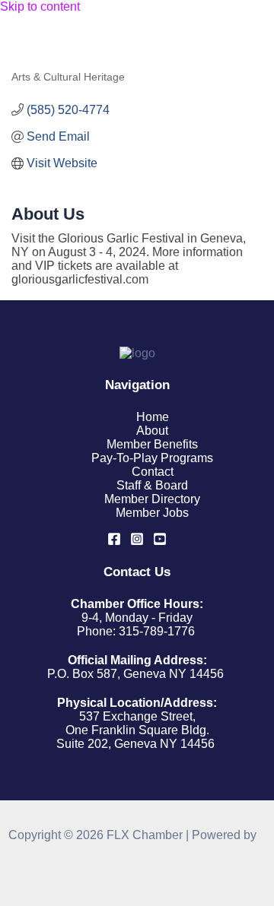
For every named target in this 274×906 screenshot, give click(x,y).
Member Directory (152, 499)
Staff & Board (152, 485)
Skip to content (40, 6)
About (152, 430)
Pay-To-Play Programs (152, 457)
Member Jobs (152, 512)
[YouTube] (160, 541)
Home (152, 416)
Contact (153, 471)
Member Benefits (152, 444)
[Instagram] (137, 541)
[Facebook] (114, 541)
